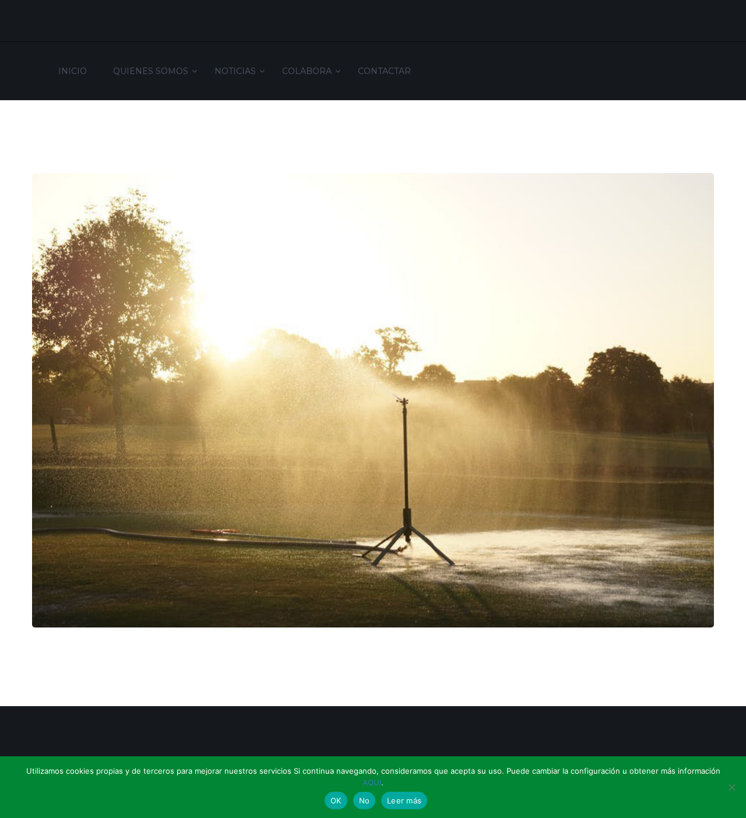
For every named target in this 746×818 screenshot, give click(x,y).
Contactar (384, 71)
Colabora (307, 71)
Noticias (235, 71)
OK (336, 800)
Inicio (72, 71)
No (364, 800)
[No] (731, 787)
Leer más (404, 800)
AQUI (372, 782)
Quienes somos (150, 71)
